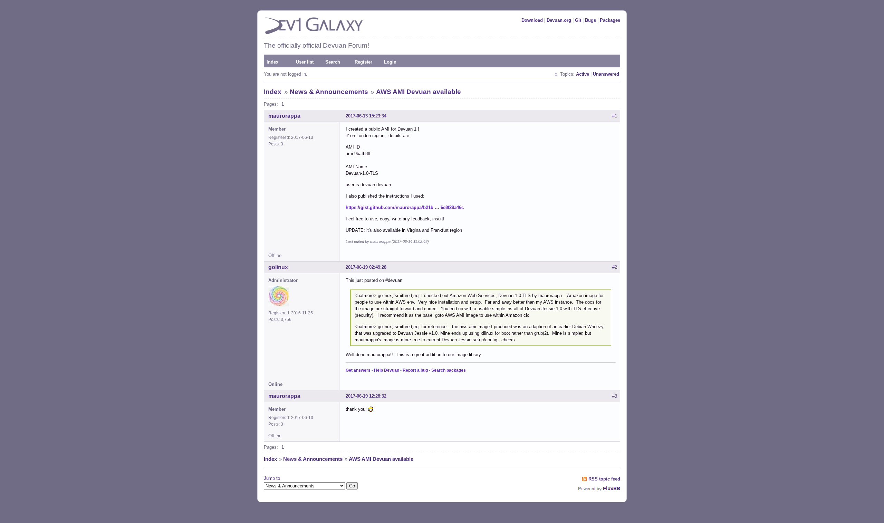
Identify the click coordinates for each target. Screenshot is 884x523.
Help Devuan (386, 370)
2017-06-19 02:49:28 (366, 267)
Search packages (448, 370)
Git (578, 20)
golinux (278, 267)
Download (532, 20)
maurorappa (284, 116)
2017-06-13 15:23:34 (366, 115)
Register (363, 62)
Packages (610, 20)
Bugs (590, 20)
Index (272, 62)
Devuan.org (559, 20)
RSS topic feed (604, 479)
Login (390, 62)
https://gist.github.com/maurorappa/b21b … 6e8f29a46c (405, 207)
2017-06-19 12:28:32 (366, 396)
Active (582, 74)
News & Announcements (329, 91)
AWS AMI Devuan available (418, 91)
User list (305, 62)
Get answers (358, 370)
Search (332, 62)
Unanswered (606, 74)
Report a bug (415, 370)
